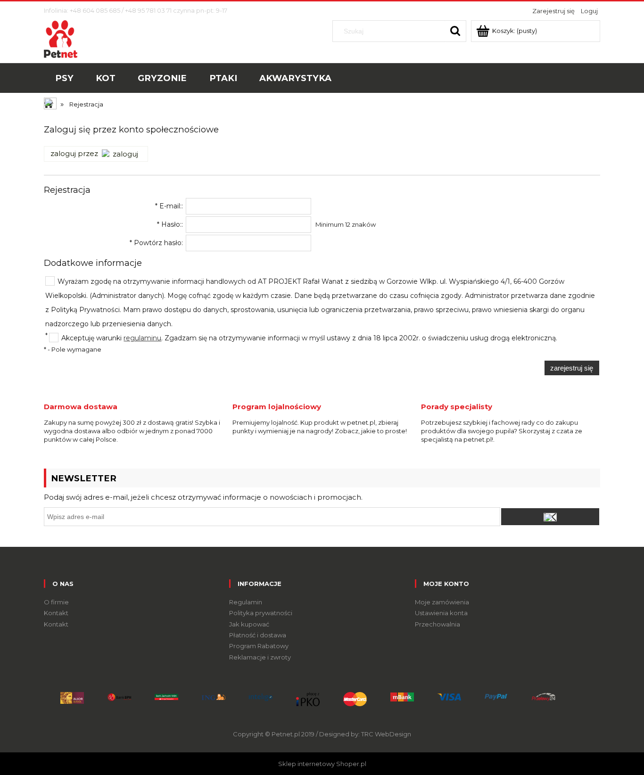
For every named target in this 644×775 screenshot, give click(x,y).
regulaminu (142, 338)
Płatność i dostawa (257, 635)
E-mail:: (169, 206)
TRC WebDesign (386, 734)
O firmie (56, 602)
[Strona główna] (60, 38)
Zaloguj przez (74, 153)
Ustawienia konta (441, 613)
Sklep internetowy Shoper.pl (322, 763)
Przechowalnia (437, 624)
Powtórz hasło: (156, 243)
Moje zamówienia (442, 602)
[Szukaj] (455, 31)
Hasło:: (170, 224)
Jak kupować (249, 624)
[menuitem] (64, 78)
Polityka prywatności (260, 613)
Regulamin (245, 602)
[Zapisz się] (550, 516)
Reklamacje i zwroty (260, 657)
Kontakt (56, 613)
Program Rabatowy (259, 646)
